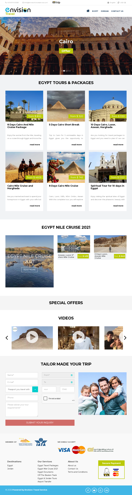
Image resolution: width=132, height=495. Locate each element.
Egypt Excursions (45, 472)
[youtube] (94, 490)
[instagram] (100, 490)
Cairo (66, 41)
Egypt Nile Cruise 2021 (29, 258)
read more (35, 144)
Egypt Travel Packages (48, 465)
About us (72, 465)
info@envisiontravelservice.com (36, 2)
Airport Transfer (44, 481)
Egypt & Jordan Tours (47, 478)
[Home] (88, 10)
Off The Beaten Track (47, 475)
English (113, 2)
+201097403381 (13, 2)
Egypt (95, 11)
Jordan (105, 11)
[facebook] (88, 490)
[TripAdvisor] (60, 2)
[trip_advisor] (106, 490)
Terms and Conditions (77, 472)
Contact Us (117, 11)
